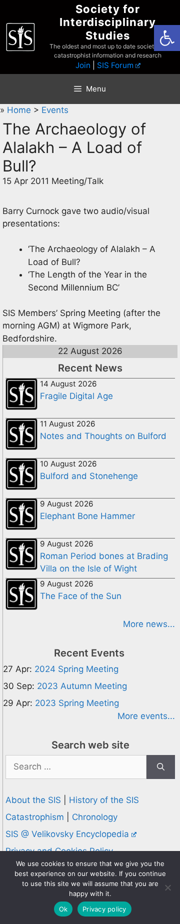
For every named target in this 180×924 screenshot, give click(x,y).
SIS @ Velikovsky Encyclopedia (67, 834)
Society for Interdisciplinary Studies (108, 22)
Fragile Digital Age (76, 396)
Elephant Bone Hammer (87, 516)
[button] (167, 38)
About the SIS (33, 800)
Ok (63, 909)
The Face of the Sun (81, 596)
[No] (167, 887)
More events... (146, 716)
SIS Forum (115, 65)
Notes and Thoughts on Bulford (103, 436)
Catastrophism (35, 817)
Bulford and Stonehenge (89, 476)
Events (55, 110)
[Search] (160, 767)
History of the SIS (104, 800)
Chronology (95, 817)
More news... (149, 624)
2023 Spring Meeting (77, 703)
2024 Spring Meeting (76, 669)
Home (20, 110)
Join (83, 65)
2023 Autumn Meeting (82, 686)
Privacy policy (104, 909)
